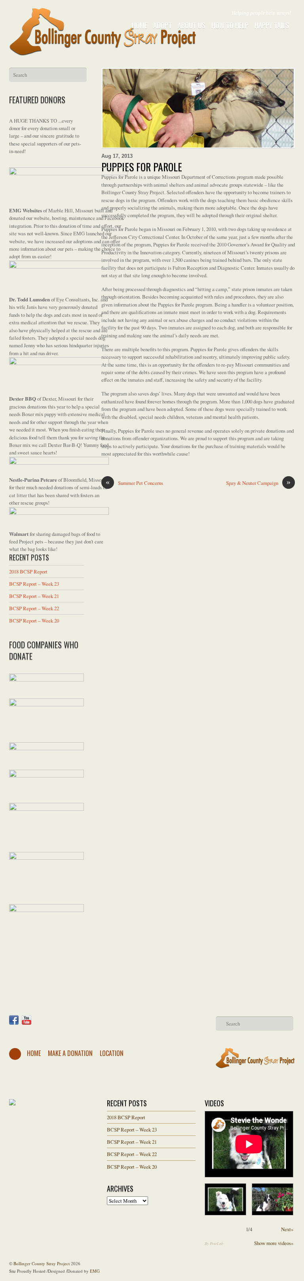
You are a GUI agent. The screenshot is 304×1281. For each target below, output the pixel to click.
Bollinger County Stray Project (41, 1263)
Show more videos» (273, 1243)
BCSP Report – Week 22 (34, 608)
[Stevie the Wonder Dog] (225, 1199)
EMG (95, 1271)
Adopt (162, 25)
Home (139, 25)
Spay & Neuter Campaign (258, 482)
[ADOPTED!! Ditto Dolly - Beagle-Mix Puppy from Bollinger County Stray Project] (272, 1199)
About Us (191, 25)
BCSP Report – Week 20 (34, 620)
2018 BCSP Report (28, 571)
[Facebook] (14, 1020)
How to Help (230, 25)
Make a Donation (70, 1053)
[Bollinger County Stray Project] (103, 50)
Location (112, 1053)
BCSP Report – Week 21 (34, 596)
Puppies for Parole (141, 166)
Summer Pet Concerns (134, 482)
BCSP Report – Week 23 (34, 583)
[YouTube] (26, 1020)
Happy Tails (272, 25)
